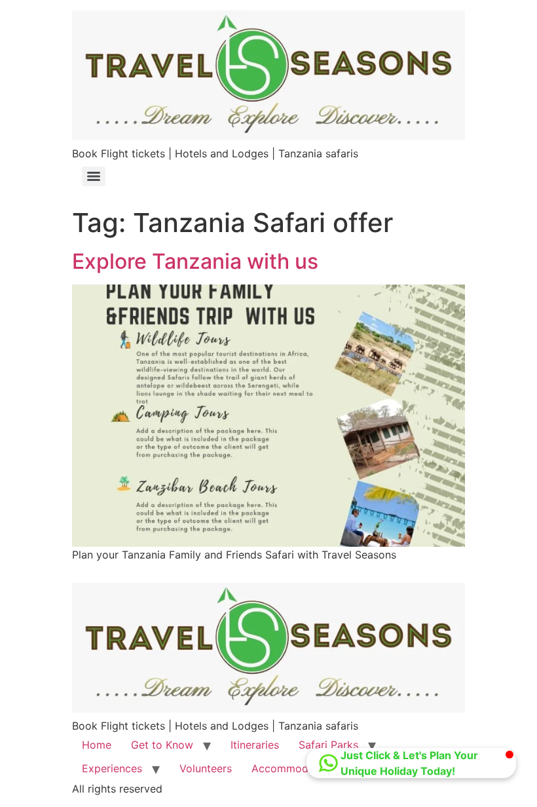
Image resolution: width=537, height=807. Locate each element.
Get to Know (162, 744)
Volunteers (205, 768)
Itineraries (255, 744)
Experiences (112, 768)
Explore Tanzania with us (195, 261)
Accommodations (295, 768)
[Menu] (93, 176)
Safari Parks (328, 744)
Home (96, 744)
